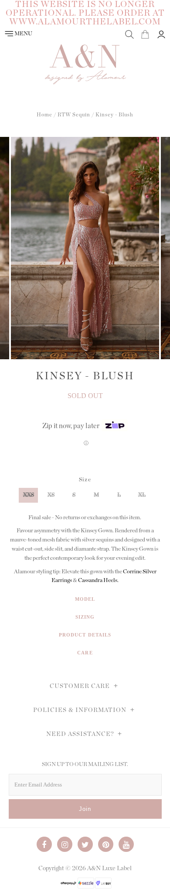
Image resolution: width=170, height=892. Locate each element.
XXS (28, 495)
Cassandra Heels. (98, 580)
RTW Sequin (74, 114)
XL (142, 495)
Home (44, 114)
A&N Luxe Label (109, 868)
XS (51, 495)
